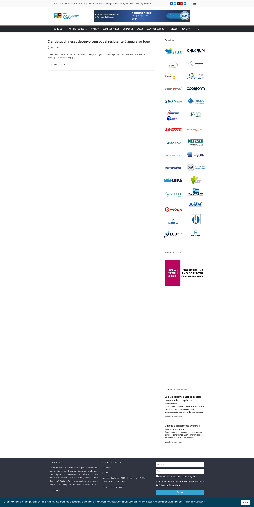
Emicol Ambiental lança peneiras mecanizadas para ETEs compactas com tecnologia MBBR (108, 3)
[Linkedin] (185, 3)
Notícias (58, 29)
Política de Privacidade (169, 485)
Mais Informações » (173, 416)
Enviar (180, 492)
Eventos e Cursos (155, 29)
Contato (186, 29)
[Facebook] (171, 3)
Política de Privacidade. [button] (194, 502)
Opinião (95, 29)
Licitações (128, 29)
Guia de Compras (111, 29)
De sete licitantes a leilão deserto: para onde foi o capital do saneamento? (183, 400)
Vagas (140, 29)
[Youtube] (181, 3)
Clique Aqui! (107, 467)
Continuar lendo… (57, 490)
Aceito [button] (245, 502)
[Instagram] (178, 3)
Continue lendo (58, 63)
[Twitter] (175, 3)
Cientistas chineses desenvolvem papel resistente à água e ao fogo (99, 41)
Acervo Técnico (76, 29)
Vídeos (174, 29)
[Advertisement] (184, 340)
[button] (194, 3)
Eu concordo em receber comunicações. (177, 477)
